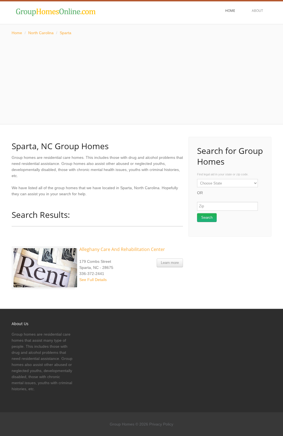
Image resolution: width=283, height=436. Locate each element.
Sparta (65, 33)
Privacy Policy (161, 424)
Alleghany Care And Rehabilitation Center (122, 249)
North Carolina (41, 33)
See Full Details (93, 279)
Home (17, 33)
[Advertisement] (141, 80)
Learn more (170, 263)
